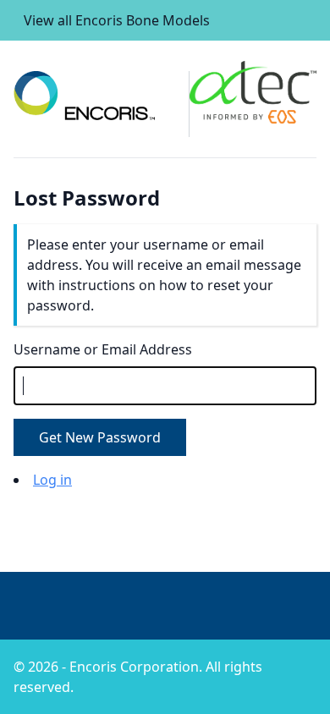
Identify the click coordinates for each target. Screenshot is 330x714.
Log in (52, 479)
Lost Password (87, 197)
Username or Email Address (103, 349)
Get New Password (100, 437)
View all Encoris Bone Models (117, 20)
